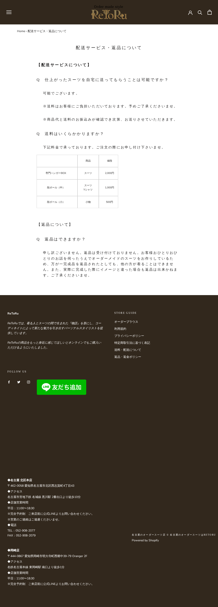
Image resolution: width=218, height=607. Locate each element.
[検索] (200, 12)
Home (21, 31)
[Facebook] (8, 382)
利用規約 (120, 329)
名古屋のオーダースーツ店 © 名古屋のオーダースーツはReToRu (174, 534)
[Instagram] (28, 382)
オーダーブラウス (126, 322)
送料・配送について (127, 350)
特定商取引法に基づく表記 (132, 343)
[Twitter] (18, 382)
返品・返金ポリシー (127, 357)
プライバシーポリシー (129, 336)
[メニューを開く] (8, 12)
